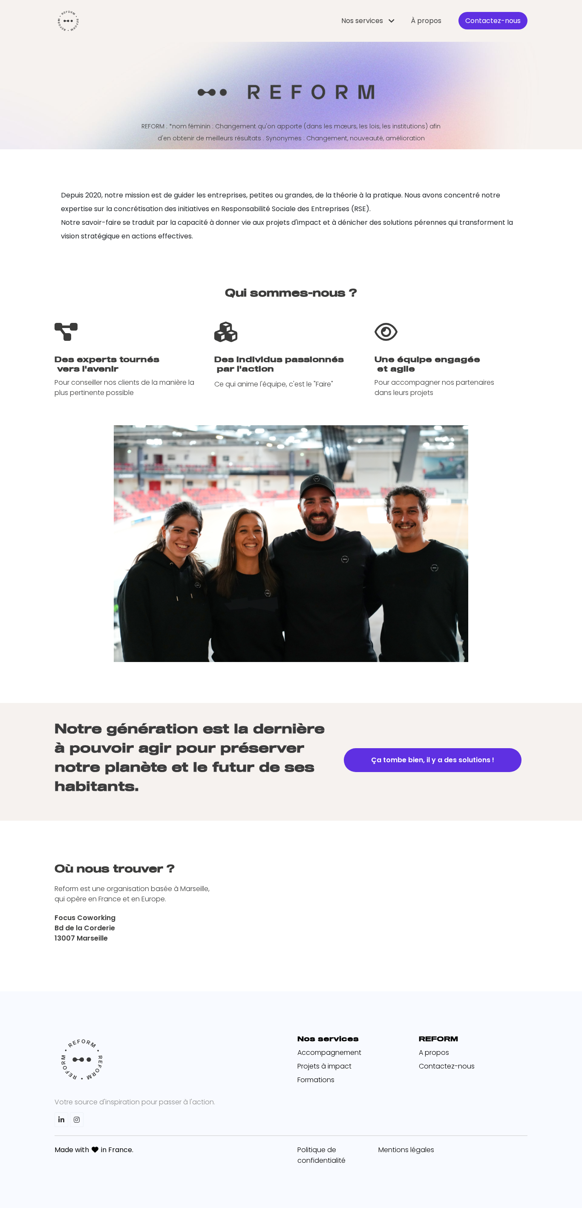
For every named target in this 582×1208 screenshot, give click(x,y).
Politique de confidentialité (321, 1155)
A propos (434, 1052)
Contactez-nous (447, 1066)
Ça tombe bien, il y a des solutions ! (432, 760)
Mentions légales (406, 1150)
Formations (315, 1080)
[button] (369, 21)
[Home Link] (68, 21)
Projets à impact (324, 1066)
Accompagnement (329, 1052)
